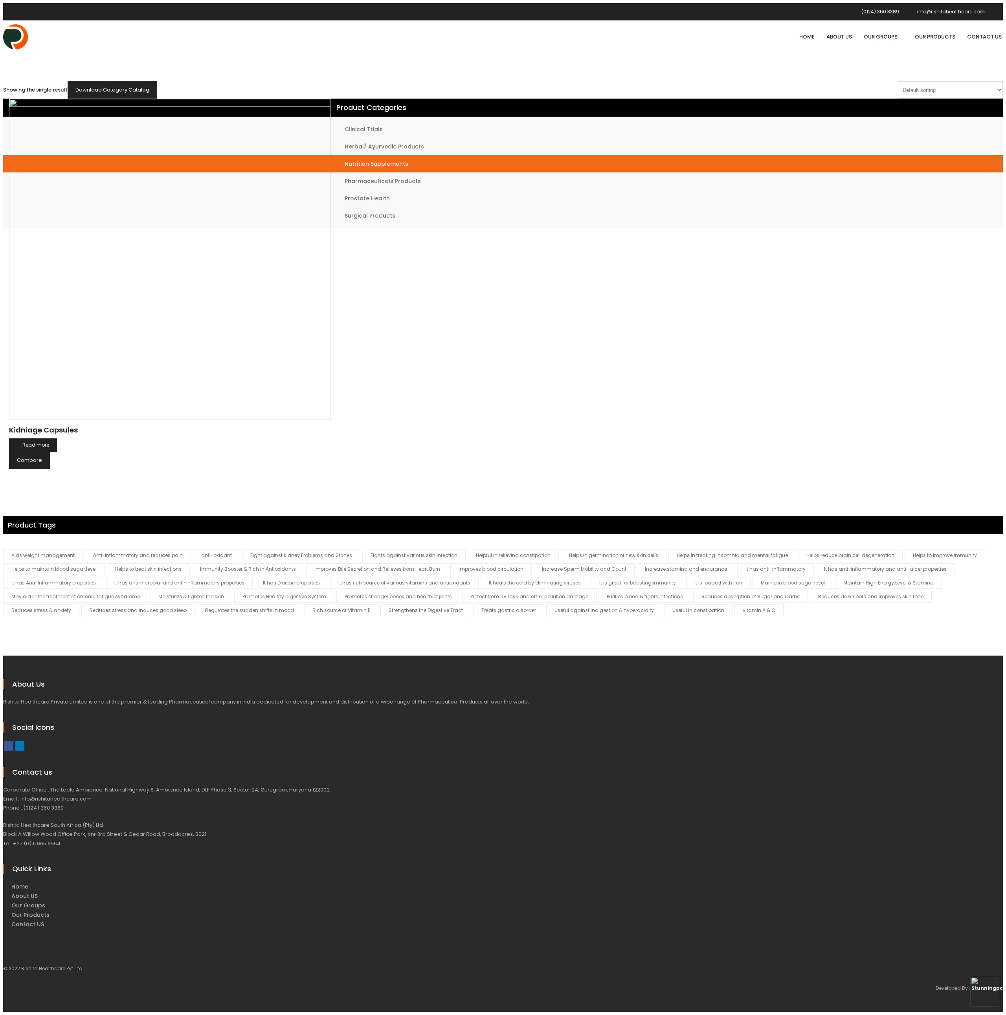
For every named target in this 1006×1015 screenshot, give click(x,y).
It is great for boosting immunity (637, 582)
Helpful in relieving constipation (513, 555)
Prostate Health (367, 198)
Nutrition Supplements (376, 164)
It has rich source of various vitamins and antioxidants (404, 582)
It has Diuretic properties (291, 582)
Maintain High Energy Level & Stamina (888, 582)
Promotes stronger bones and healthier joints (398, 596)
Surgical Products (370, 216)
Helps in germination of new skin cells (613, 555)
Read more (35, 445)
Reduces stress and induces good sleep (138, 610)
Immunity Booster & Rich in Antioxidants (248, 569)
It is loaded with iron (718, 582)
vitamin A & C (759, 610)
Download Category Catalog (112, 89)
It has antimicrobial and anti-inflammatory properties (179, 582)
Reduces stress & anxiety (41, 610)
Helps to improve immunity (945, 555)
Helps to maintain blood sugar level (54, 569)
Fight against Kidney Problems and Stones (301, 555)
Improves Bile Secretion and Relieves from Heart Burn (377, 569)
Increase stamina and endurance (686, 569)
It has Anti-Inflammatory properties (53, 582)
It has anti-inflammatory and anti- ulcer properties (885, 569)
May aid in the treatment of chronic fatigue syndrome (75, 596)
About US (24, 896)
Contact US (27, 924)
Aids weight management (43, 555)
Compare (29, 460)
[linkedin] (19, 746)
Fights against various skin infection (414, 555)
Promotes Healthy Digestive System (284, 596)
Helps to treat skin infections (148, 569)
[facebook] (8, 746)
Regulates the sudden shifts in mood (249, 610)
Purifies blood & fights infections (645, 596)
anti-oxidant (216, 555)
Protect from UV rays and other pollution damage (529, 596)
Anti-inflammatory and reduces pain (138, 555)
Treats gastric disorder (508, 610)
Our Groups (28, 905)
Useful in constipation (698, 610)
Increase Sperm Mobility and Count (584, 569)
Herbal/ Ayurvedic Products (384, 146)
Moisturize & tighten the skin (191, 596)
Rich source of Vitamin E (341, 610)
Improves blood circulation (491, 569)
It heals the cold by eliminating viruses (535, 582)
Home (19, 886)
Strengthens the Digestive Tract (426, 610)
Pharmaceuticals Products (383, 181)
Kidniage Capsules (43, 430)
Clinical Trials (364, 129)
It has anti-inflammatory (775, 569)
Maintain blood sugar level (793, 582)
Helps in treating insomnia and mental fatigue (732, 555)
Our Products (30, 915)
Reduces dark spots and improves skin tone (870, 596)
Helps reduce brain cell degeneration (850, 555)
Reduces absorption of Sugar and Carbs (750, 596)
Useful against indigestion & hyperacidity (604, 610)
